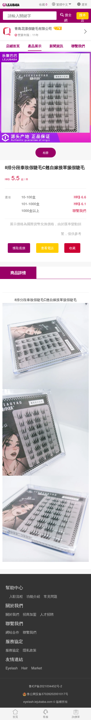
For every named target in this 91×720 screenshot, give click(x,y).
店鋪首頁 (13, 45)
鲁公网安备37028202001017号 (47, 694)
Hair (24, 668)
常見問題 (50, 596)
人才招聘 (47, 614)
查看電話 (47, 248)
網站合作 (12, 632)
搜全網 (68, 15)
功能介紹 (33, 596)
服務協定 (12, 650)
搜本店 (82, 15)
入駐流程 (16, 596)
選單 (84, 4)
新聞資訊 (56, 45)
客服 (45, 717)
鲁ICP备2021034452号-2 (45, 686)
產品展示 (34, 45)
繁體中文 (62, 4)
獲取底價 (19, 248)
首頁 (15, 717)
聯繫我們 (78, 45)
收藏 (43, 4)
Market (36, 668)
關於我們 (12, 614)
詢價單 (76, 717)
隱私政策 (29, 650)
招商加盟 (29, 614)
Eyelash (12, 668)
